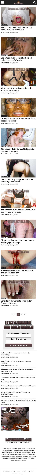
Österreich (3, 116)
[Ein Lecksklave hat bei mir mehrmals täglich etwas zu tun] (18, 259)
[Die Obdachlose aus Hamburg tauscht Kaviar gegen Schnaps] (18, 229)
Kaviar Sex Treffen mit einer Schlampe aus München (18, 386)
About (18, 471)
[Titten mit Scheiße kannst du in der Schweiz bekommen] (18, 77)
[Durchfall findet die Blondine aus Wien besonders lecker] (18, 107)
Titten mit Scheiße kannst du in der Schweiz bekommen (17, 89)
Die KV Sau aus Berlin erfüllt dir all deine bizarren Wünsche (16, 59)
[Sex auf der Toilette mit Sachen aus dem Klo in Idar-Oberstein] (18, 16)
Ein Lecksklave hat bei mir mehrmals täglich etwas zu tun (17, 271)
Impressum (31, 471)
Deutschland (4, 24)
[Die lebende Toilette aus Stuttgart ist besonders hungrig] (18, 137)
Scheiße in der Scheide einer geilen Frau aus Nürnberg (16, 302)
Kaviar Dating (5, 32)
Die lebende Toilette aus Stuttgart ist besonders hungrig (18, 150)
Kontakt (24, 471)
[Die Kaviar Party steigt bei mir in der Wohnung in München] (18, 168)
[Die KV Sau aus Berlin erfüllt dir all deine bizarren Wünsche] (18, 46)
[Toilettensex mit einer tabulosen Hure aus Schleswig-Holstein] (18, 198)
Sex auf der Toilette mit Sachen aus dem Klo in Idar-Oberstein (17, 28)
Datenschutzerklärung (9, 471)
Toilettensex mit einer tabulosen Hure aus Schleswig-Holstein (18, 210)
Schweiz (3, 85)
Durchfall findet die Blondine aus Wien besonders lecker (18, 119)
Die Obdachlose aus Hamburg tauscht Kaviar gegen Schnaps (17, 241)
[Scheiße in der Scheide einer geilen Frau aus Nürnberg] (18, 289)
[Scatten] (18, 419)
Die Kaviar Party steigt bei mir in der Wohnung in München (17, 180)
